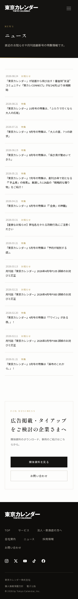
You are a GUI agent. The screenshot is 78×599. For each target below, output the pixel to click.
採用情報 (48, 539)
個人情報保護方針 (14, 586)
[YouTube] (25, 561)
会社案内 (10, 539)
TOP (7, 530)
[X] (16, 561)
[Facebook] (43, 561)
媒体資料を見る (39, 462)
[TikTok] (34, 561)
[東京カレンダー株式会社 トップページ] (21, 8)
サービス (23, 530)
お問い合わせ (39, 476)
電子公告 (31, 586)
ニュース (29, 539)
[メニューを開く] (68, 8)
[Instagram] (6, 561)
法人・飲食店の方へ (49, 530)
